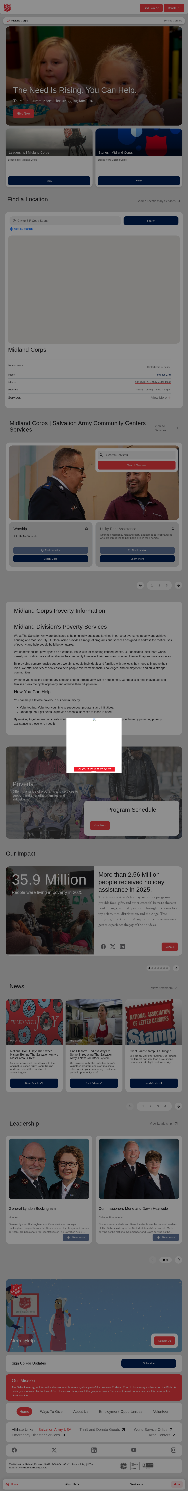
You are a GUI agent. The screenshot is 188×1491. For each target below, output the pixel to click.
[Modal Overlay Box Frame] (94, 745)
